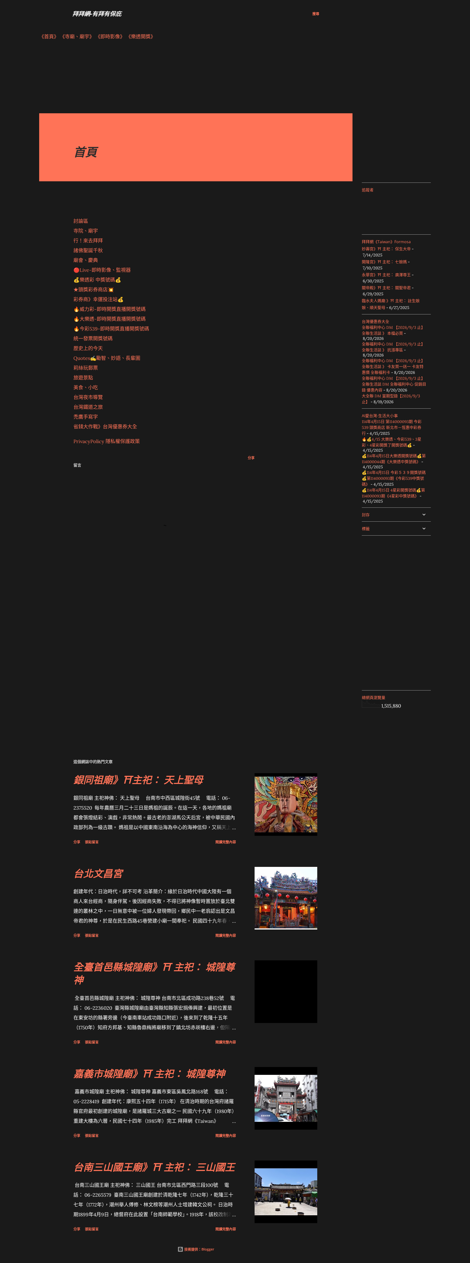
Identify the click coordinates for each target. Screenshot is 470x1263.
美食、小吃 (85, 387)
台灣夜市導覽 (88, 397)
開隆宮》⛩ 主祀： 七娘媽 (384, 261)
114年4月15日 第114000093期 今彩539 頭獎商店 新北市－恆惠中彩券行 (392, 427)
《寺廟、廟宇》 (77, 37)
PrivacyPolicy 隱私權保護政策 (106, 441)
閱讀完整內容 (225, 841)
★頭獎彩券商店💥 (94, 290)
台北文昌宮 (97, 873)
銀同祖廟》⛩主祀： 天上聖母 (138, 779)
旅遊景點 (83, 378)
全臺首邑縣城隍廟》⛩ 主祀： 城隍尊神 (154, 973)
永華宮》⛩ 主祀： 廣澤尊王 (386, 274)
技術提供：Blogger (198, 1249)
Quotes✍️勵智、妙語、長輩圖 (106, 358)
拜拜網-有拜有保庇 (96, 14)
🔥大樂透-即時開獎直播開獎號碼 (109, 319)
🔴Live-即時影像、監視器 (102, 270)
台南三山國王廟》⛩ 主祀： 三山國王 (154, 1167)
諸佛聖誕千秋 (88, 250)
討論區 (80, 221)
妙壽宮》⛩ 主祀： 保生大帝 (386, 248)
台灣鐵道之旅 (88, 407)
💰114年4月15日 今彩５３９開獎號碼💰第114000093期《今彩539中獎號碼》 (394, 478)
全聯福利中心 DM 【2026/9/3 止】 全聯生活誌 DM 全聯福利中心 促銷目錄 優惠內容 (394, 384)
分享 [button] (251, 457)
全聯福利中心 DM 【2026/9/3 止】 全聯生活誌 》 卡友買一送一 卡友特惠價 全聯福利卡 (393, 366)
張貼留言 (92, 841)
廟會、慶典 (85, 260)
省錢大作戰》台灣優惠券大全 (105, 427)
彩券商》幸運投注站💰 (98, 299)
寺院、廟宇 (85, 231)
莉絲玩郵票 (85, 368)
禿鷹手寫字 (85, 417)
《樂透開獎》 (140, 37)
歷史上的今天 (88, 348)
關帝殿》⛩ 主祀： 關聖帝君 (386, 287)
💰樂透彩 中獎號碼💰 (97, 280)
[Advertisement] (186, 79)
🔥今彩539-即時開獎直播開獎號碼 (111, 329)
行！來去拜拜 (88, 241)
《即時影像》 (110, 37)
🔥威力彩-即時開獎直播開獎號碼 (109, 309)
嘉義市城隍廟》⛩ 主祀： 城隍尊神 (149, 1073)
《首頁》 (49, 37)
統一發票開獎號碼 (93, 338)
